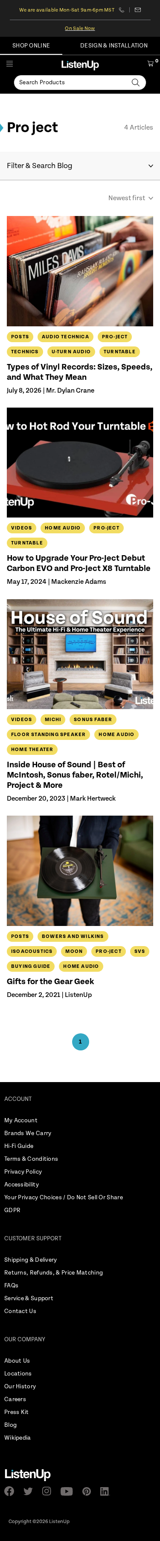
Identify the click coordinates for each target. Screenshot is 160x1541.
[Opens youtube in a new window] (69, 1491)
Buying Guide (30, 966)
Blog (10, 1425)
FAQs (11, 1285)
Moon (74, 951)
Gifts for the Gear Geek (50, 982)
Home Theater (32, 749)
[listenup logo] (80, 65)
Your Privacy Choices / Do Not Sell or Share (63, 1197)
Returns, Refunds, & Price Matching (53, 1272)
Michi (53, 719)
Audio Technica (65, 337)
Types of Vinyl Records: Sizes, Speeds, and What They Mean (79, 372)
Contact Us (20, 1311)
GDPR (12, 1210)
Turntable (120, 352)
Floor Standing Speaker (48, 734)
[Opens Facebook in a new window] (11, 1491)
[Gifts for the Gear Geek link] (80, 871)
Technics (25, 352)
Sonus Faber (93, 719)
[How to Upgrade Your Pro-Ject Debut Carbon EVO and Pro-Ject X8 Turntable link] (80, 463)
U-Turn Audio (71, 352)
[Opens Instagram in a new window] (49, 1491)
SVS (139, 951)
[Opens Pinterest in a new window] (89, 1491)
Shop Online (31, 45)
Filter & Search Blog (40, 165)
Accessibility (21, 1184)
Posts (20, 337)
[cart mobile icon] (150, 65)
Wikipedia (17, 1438)
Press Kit (16, 1412)
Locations (18, 1373)
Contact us (137, 10)
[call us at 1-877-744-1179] (124, 9)
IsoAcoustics (31, 951)
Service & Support (28, 1298)
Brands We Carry (28, 1133)
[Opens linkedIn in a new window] (107, 1491)
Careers (15, 1399)
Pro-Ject (115, 337)
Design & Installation (114, 45)
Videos (21, 528)
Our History (20, 1386)
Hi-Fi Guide (18, 1146)
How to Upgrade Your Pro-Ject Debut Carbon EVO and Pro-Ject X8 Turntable (79, 563)
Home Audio (63, 528)
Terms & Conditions (31, 1159)
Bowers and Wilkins (73, 936)
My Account (21, 1120)
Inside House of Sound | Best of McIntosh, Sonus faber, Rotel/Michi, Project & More (75, 775)
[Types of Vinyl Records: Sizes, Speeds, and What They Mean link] (80, 271)
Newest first (126, 198)
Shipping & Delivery (30, 1260)
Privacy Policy (23, 1171)
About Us (17, 1361)
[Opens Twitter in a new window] (30, 1491)
